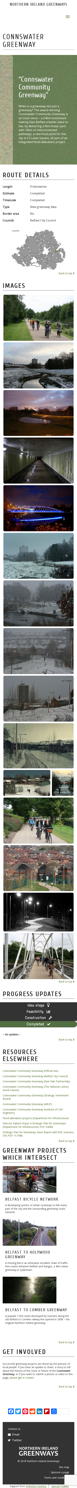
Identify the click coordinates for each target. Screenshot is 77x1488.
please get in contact (22, 1377)
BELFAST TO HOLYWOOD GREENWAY (27, 1254)
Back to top (66, 273)
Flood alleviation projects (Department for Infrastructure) (36, 1118)
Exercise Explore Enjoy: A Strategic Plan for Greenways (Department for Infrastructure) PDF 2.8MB (34, 1125)
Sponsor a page (60, 1472)
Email (15, 1434)
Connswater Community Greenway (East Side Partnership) (36, 1081)
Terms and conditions (56, 1477)
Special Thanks (60, 1486)
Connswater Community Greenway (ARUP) (27, 1104)
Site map (64, 1467)
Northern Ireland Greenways (38, 4)
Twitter (16, 1440)
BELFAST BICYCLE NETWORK (32, 1199)
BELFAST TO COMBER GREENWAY (36, 1309)
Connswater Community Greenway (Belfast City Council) (35, 1076)
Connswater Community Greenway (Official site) (30, 1071)
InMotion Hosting (36, 1486)
